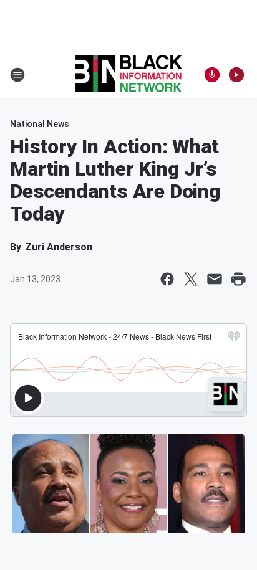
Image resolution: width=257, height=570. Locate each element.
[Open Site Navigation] (17, 74)
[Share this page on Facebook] (167, 279)
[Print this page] (238, 279)
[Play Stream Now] (236, 74)
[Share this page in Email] (214, 279)
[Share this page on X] (191, 279)
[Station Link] (128, 75)
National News (39, 124)
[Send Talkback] (212, 74)
